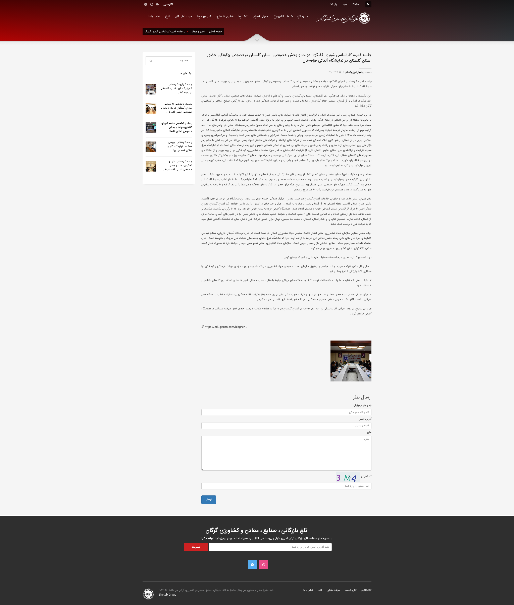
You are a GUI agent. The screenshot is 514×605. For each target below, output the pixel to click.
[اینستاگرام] (152, 4)
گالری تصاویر (350, 590)
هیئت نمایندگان (183, 16)
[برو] (151, 61)
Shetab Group (167, 595)
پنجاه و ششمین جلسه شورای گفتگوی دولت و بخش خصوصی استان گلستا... (176, 127)
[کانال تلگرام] (146, 4)
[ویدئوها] (158, 4)
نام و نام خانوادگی (362, 406)
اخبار (167, 16)
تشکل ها (243, 16)
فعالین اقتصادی (225, 16)
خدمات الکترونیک (283, 16)
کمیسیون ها (204, 16)
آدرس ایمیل (365, 419)
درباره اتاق (302, 16)
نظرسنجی (168, 4)
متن (369, 432)
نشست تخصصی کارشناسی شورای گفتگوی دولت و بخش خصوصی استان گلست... (176, 108)
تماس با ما (154, 16)
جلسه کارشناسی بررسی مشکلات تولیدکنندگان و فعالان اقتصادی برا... (179, 146)
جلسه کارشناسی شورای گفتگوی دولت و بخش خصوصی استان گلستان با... (177, 166)
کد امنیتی (365, 476)
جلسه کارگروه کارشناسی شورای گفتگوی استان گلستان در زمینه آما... (176, 88)
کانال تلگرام (366, 590)
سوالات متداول (333, 590)
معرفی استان (260, 16)
